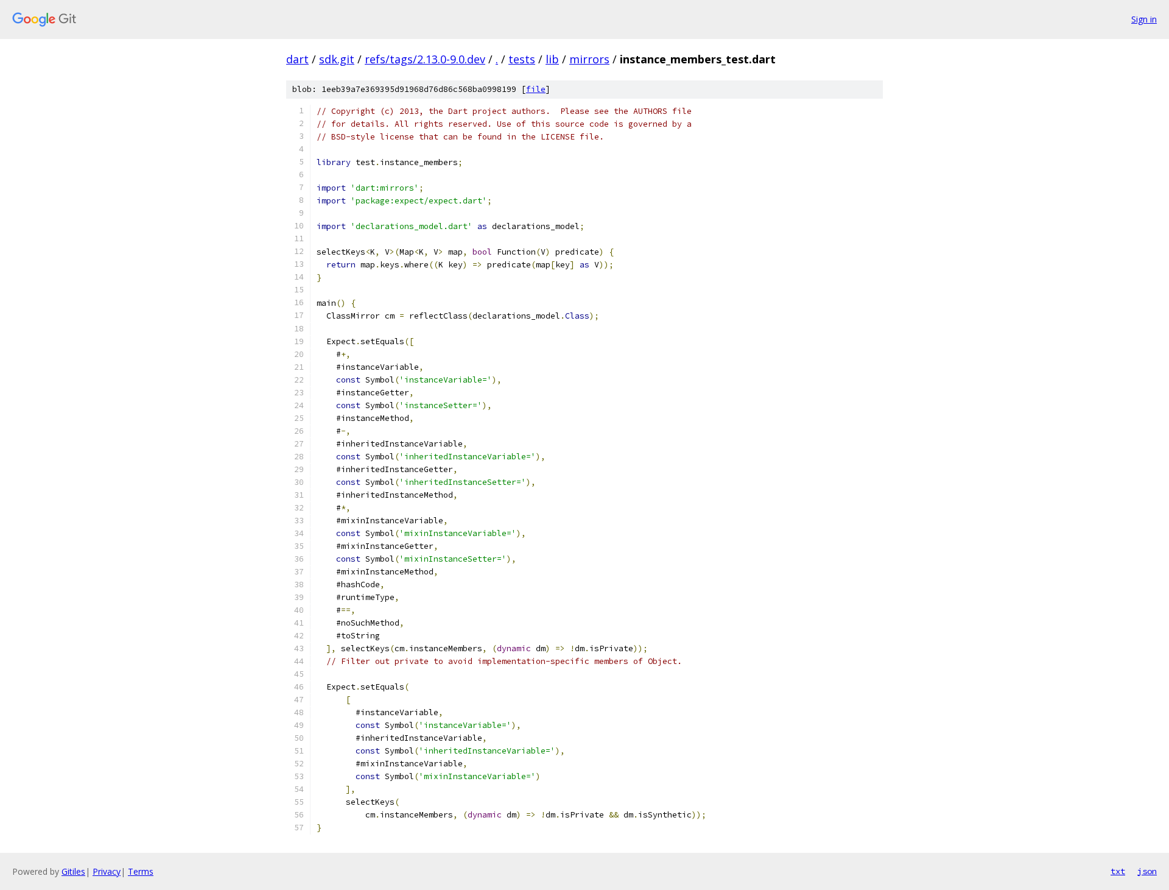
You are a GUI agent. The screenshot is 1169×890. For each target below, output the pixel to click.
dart (297, 59)
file (536, 89)
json (1147, 871)
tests (521, 59)
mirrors (589, 59)
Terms (140, 871)
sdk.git (336, 59)
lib (552, 59)
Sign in (1144, 19)
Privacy (107, 871)
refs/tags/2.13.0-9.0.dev (425, 59)
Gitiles (73, 871)
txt (1118, 871)
